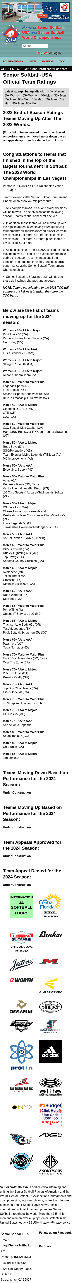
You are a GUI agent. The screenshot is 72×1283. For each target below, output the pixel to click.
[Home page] (11, 43)
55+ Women (30, 95)
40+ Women (56, 91)
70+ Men (51, 99)
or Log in (49, 53)
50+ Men (60, 95)
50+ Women (12, 95)
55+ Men (10, 99)
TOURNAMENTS (13, 61)
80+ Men (18, 103)
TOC (62, 61)
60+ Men (24, 99)
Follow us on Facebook (55, 1232)
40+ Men (46, 95)
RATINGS (48, 61)
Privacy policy (61, 1222)
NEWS (32, 61)
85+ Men (31, 103)
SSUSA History (39, 1222)
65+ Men (37, 99)
